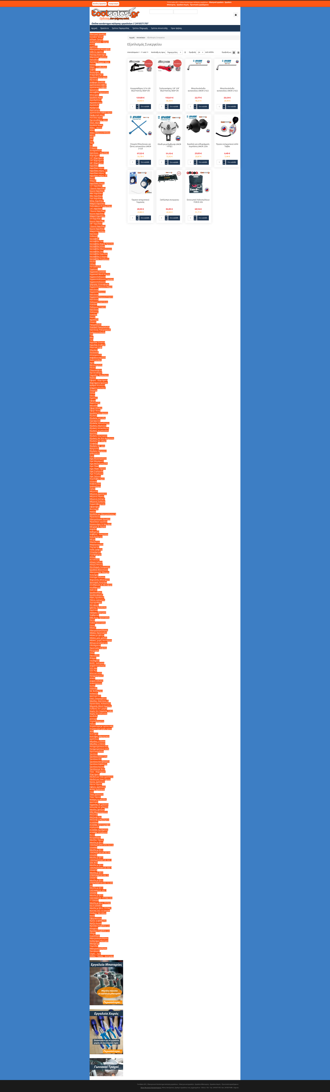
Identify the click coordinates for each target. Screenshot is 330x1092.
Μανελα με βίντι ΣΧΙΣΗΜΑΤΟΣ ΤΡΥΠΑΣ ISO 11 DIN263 (101, 898)
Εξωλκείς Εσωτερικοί (98, 436)
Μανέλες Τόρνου (97, 840)
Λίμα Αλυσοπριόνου (98, 458)
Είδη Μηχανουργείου (99, 812)
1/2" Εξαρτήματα (97, 158)
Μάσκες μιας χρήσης (98, 638)
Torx (91, 140)
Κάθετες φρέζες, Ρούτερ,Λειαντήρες (98, 53)
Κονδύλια (94, 716)
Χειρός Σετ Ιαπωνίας (98, 713)
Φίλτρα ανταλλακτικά (99, 643)
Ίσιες (92, 143)
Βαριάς (92, 317)
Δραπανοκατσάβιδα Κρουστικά (98, 88)
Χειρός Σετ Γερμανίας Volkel (101, 711)
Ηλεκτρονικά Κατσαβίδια (100, 49)
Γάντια (92, 620)
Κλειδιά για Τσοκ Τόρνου (100, 779)
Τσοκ (92, 792)
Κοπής (92, 686)
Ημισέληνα (94, 319)
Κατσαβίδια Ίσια (97, 251)
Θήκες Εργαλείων (97, 597)
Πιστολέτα (94, 59)
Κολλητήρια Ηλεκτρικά (99, 941)
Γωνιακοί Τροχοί (97, 37)
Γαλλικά (93, 264)
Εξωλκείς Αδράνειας (98, 425)
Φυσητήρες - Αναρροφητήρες (96, 73)
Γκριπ (92, 362)
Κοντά (92, 178)
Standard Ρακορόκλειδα (100, 327)
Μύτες (92, 135)
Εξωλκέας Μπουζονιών (99, 423)
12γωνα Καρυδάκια (98, 188)
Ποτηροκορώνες (97, 676)
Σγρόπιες (94, 398)
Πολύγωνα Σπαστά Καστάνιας (98, 308)
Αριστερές (94, 802)
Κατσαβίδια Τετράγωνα (99, 259)
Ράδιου (93, 723)
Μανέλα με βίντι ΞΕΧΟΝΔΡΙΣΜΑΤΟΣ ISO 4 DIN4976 (101, 867)
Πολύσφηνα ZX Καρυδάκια (101, 206)
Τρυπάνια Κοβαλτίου (98, 764)
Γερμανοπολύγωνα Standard (102, 279)
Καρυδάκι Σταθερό (97, 345)
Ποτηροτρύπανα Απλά (99, 749)
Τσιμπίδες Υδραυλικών (99, 375)
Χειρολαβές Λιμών (97, 479)
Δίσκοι (92, 678)
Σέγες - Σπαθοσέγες (98, 67)
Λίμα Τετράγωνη (96, 474)
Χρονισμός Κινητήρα (98, 582)
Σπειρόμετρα (95, 552)
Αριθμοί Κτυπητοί (97, 385)
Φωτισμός (94, 509)
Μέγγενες (94, 491)
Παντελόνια (95, 655)
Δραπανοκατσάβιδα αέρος (101, 112)
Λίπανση (93, 481)
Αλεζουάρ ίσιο (96, 817)
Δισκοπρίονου (96, 683)
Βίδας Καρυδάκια (97, 201)
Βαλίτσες (93, 590)
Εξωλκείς (93, 415)
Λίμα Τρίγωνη (95, 476)
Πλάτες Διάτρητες (97, 600)
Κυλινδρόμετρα (96, 537)
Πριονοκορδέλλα (97, 751)
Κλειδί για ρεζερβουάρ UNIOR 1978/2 (169, 145)
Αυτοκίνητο (141, 37)
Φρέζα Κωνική (96, 923)
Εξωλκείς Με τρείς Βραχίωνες (97, 447)
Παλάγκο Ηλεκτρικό (98, 612)
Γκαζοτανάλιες (96, 360)
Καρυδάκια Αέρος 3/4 (98, 175)
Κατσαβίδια (94, 239)
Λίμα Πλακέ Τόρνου (98, 468)
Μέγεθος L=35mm (97, 741)
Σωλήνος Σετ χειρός (98, 708)
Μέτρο (92, 539)
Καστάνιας (94, 289)
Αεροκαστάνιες (96, 102)
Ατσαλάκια (94, 822)
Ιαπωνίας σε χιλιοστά (99, 807)
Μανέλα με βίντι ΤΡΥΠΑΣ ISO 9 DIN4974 (100, 904)
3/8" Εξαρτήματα (97, 163)
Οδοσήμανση (95, 645)
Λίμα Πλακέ (94, 466)
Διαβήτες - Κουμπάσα (99, 534)
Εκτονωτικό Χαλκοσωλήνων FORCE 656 (198, 201)
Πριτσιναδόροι (96, 372)
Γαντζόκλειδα (95, 266)
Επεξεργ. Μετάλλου (98, 913)
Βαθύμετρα (94, 532)
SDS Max (93, 668)
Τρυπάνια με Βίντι (97, 769)
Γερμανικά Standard (98, 271)
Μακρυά (93, 181)
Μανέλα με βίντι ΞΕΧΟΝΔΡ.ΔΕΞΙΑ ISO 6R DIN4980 (100, 852)
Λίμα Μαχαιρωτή (97, 461)
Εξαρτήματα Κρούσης (99, 383)
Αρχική (131, 37)
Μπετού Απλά (96, 673)
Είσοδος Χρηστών (99, 4)
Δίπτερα (93, 718)
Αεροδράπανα (96, 100)
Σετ (91, 145)
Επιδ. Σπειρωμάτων (98, 698)
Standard (93, 314)
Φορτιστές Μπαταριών (100, 579)
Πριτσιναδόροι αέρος (99, 120)
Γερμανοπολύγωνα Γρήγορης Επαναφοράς (99, 283)
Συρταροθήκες (96, 602)
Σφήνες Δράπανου (98, 787)
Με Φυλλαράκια (96, 691)
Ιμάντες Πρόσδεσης (98, 607)
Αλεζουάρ (94, 814)
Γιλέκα (92, 653)
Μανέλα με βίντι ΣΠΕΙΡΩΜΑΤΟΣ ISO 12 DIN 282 (101, 883)
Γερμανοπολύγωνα (98, 276)
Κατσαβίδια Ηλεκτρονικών (101, 249)
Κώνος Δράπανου (97, 782)
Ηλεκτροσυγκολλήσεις (99, 938)
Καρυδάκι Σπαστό (97, 342)
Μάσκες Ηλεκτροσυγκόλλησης (99, 629)
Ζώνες (92, 625)
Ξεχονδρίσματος (97, 721)
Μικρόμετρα (95, 542)
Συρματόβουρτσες (97, 504)
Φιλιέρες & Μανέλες (98, 799)
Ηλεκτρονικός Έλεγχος (99, 572)
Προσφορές (95, 951)
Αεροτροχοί (95, 110)
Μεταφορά (94, 605)
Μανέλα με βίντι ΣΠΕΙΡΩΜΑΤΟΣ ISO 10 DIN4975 (99, 875)
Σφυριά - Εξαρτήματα (99, 380)
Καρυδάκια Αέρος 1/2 (98, 170)
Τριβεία (93, 69)
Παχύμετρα (94, 547)
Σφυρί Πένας (95, 410)
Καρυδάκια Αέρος (97, 168)
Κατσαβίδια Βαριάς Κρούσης (102, 244)
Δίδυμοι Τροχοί (96, 39)
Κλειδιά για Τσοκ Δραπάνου (101, 777)
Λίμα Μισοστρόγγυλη (99, 463)
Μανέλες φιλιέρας (97, 809)
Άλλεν (92, 130)
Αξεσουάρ (94, 79)
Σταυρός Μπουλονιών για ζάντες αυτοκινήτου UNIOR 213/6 (140, 146)
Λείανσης (93, 688)
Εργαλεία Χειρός (96, 125)
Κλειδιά (93, 261)
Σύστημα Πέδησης (97, 577)
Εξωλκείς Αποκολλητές (99, 428)
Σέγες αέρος (95, 122)
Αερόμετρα (94, 107)
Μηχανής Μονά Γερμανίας (101, 706)
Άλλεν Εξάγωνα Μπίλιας (100, 132)
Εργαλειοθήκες (96, 592)
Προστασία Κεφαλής (98, 648)
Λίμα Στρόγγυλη (96, 471)
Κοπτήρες (94, 734)
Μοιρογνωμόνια (96, 544)
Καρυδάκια (94, 165)
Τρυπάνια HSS (96, 759)
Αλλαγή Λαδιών (96, 562)
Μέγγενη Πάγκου (97, 496)
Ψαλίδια (93, 378)
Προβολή (192, 52)
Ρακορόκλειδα (95, 324)
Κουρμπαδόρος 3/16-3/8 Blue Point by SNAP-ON (140, 89)
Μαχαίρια (94, 350)
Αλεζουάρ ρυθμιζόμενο (99, 819)
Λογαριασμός (114, 4)
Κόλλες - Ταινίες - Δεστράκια (102, 956)
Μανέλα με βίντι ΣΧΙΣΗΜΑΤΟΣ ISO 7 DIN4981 (98, 890)
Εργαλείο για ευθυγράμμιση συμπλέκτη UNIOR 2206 (198, 145)
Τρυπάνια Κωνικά (97, 766)
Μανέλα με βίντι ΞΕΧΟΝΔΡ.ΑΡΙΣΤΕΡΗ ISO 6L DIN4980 (102, 845)
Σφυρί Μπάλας (96, 408)
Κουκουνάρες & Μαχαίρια (101, 524)
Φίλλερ (93, 557)
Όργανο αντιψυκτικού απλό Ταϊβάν (227, 145)
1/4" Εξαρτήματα (97, 160)
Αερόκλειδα (94, 105)
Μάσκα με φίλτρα (97, 635)
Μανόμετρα (95, 943)
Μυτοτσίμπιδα (96, 365)
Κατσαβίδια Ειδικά (97, 246)
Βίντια (92, 835)
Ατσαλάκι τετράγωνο (99, 832)
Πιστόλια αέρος (96, 117)
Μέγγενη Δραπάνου (98, 494)
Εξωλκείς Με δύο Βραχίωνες (102, 438)
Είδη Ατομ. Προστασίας (99, 617)
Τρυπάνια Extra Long (98, 756)
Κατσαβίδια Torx (97, 241)
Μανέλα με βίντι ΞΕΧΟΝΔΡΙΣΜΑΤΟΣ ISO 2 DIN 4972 (101, 860)
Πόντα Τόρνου (96, 784)
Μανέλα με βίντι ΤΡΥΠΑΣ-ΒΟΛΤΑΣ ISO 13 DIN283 (100, 909)
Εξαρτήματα (95, 155)
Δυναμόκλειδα (96, 150)
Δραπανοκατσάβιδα (98, 85)
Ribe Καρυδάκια (96, 196)
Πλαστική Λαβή (96, 347)
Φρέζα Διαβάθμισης (98, 921)
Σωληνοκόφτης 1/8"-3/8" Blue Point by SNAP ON (169, 89)
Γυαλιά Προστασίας (98, 623)
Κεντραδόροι (95, 837)
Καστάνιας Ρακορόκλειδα (100, 330)
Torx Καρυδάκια (96, 198)
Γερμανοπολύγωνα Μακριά (101, 287)
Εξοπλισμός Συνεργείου (100, 567)
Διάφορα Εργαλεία (97, 82)
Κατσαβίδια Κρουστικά (99, 92)
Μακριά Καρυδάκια (97, 203)
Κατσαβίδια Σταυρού (98, 256)
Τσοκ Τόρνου (95, 797)
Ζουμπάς (93, 390)
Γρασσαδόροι (95, 486)
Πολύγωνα (94, 312)
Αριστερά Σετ (95, 696)
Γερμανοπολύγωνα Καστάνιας (98, 293)
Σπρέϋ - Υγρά (95, 953)
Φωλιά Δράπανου (97, 789)
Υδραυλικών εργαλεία (98, 521)
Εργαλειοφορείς (96, 595)
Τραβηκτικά (94, 615)
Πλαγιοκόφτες (96, 370)
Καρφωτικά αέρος (97, 115)
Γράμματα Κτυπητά (98, 388)
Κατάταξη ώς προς (158, 52)
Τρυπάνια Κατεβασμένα (100, 761)
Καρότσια (94, 610)
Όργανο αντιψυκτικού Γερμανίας (140, 201)
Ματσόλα (94, 405)
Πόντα (92, 395)
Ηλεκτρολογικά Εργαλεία (100, 519)
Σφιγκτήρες (95, 506)
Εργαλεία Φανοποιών (99, 569)
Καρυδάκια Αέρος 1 (98, 173)
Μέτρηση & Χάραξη (98, 527)
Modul (92, 915)
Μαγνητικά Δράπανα (98, 57)
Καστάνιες (94, 234)
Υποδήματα (95, 660)
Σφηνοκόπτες (96, 918)
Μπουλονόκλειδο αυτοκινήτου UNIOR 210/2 (198, 89)
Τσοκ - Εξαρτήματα (98, 772)
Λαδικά (92, 489)
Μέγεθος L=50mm (97, 744)
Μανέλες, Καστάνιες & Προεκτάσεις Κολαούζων (100, 702)
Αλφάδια (93, 529)
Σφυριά (93, 400)
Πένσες (93, 367)
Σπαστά (93, 322)
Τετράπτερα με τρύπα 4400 (101, 726)
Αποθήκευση (95, 587)
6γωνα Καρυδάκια (97, 191)
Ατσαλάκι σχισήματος (99, 830)
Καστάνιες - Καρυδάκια (99, 153)
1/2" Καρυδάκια (96, 186)
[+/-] (185, 52)
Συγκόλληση (95, 936)
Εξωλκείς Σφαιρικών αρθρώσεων (98, 452)
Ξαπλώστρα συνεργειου (169, 200)
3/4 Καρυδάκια (96, 218)
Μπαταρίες (94, 95)
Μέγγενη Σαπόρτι (97, 499)
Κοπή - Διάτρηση (97, 663)
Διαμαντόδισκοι (96, 681)
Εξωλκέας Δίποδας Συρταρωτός (98, 419)
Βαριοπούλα (95, 403)
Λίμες (92, 456)
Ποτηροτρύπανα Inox (99, 746)
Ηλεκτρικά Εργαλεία (98, 34)
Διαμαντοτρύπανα (98, 665)
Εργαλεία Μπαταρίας (98, 77)
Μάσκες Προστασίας (98, 633)
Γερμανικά (94, 269)
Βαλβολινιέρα (95, 484)
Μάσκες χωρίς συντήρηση (101, 640)
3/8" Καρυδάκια (96, 223)
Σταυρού (93, 148)
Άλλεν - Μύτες (96, 127)
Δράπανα (94, 47)
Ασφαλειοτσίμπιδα (98, 357)
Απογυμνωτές (96, 355)
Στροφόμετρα (96, 554)
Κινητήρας (94, 574)
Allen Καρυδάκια (96, 193)
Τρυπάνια (94, 754)
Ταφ (91, 335)
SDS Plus (93, 670)
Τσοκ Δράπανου (97, 794)
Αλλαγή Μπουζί (96, 564)
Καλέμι (92, 393)
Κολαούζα (94, 693)
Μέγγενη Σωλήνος (97, 501)
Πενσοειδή (94, 352)
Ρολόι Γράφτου (96, 549)
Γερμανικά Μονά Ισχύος (100, 274)
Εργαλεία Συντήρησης (99, 413)
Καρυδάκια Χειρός (97, 183)
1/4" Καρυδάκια (96, 208)
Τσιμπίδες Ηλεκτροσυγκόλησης (98, 947)
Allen (92, 138)
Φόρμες (93, 658)
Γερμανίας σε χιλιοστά (99, 804)
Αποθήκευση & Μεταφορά (101, 585)
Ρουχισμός (94, 650)
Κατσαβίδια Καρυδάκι (99, 254)
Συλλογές (94, 236)
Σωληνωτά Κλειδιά (97, 332)
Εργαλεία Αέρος (96, 97)
